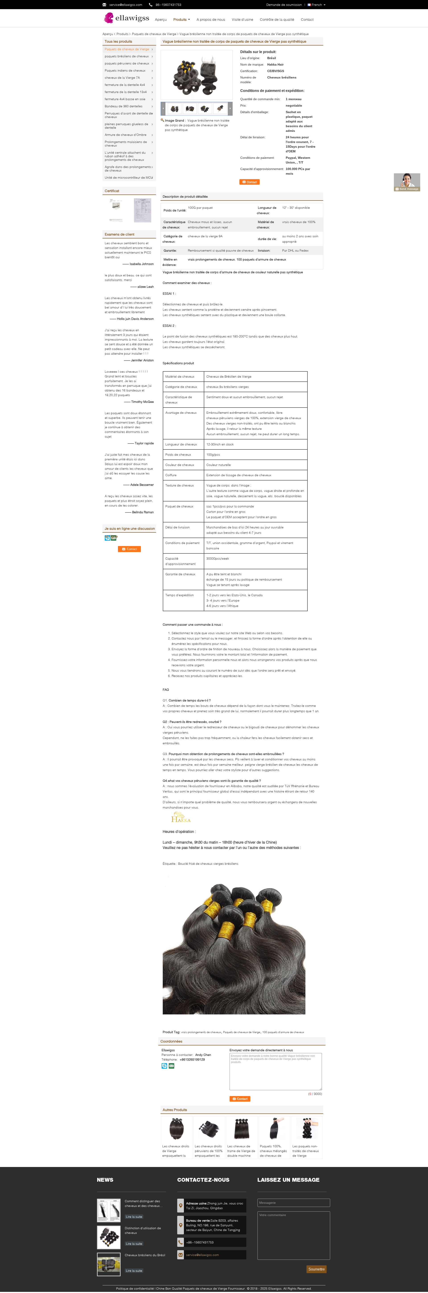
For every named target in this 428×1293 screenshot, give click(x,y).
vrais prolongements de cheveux (201, 1032)
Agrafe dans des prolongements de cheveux (128, 168)
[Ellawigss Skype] (164, 1066)
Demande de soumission (284, 4)
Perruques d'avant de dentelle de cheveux (129, 115)
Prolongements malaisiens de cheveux (126, 143)
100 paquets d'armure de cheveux (283, 1032)
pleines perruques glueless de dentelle (126, 125)
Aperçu (161, 19)
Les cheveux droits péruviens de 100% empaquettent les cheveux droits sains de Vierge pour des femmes (208, 1157)
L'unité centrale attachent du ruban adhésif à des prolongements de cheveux (125, 156)
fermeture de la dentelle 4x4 (125, 85)
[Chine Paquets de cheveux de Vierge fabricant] (127, 18)
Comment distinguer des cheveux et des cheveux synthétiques (142, 1204)
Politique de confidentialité (135, 1288)
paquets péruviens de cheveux (127, 63)
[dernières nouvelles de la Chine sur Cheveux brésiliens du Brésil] (109, 1264)
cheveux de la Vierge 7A (122, 77)
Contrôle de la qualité (277, 19)
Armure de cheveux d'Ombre (125, 135)
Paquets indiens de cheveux (125, 70)
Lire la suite (134, 1217)
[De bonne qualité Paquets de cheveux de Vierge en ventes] (116, 210)
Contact (307, 19)
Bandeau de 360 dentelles (123, 106)
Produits (180, 19)
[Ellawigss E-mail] (171, 1066)
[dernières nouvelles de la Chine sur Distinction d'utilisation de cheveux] (109, 1237)
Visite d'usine (242, 19)
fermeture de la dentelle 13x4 (126, 92)
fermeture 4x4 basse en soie (125, 99)
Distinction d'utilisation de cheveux (143, 1230)
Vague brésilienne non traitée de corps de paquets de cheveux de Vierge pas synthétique (197, 125)
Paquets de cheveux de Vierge (154, 34)
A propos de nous (211, 19)
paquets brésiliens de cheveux (127, 56)
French (317, 4)
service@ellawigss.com (125, 4)
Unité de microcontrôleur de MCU (129, 177)
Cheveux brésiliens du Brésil (145, 1255)
